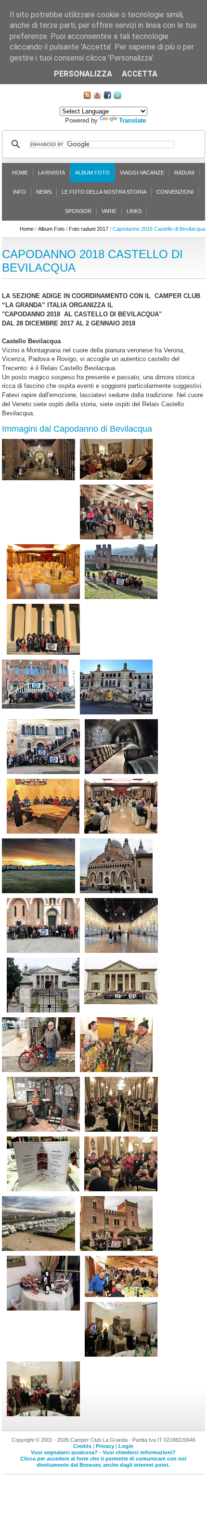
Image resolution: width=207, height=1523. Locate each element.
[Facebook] (107, 96)
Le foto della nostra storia (104, 192)
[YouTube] (97, 96)
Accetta (139, 73)
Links (134, 211)
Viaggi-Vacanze (142, 172)
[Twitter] (117, 96)
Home (20, 172)
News (44, 192)
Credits (82, 1446)
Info (19, 192)
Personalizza (83, 73)
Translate (132, 120)
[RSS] (87, 96)
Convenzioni (175, 192)
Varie (109, 211)
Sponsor (78, 211)
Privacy (105, 1446)
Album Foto (92, 172)
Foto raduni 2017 (88, 229)
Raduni (184, 172)
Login (125, 1446)
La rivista (51, 172)
